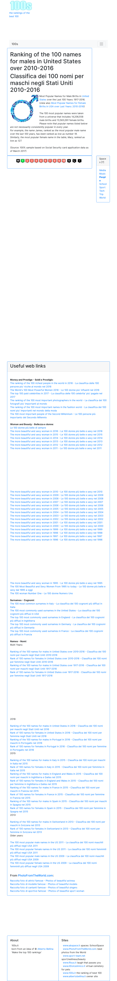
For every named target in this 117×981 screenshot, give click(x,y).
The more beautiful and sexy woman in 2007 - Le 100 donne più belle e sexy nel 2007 (56, 501)
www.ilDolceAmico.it (74, 966)
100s (15, 44)
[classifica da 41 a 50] (41, 160)
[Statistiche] (69, 160)
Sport (102, 187)
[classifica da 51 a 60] (45, 160)
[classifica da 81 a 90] (59, 160)
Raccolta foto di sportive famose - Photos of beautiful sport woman (47, 890)
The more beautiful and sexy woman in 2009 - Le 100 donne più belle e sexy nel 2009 (56, 495)
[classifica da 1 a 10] (22, 160)
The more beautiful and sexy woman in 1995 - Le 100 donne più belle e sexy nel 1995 (56, 583)
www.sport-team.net (74, 955)
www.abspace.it (71, 945)
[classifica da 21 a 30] (32, 160)
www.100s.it (69, 972)
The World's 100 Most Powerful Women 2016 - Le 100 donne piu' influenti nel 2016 (54, 390)
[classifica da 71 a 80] (54, 160)
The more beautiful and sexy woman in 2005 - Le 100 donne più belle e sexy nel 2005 (56, 508)
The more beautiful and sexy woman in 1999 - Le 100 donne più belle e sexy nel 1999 (56, 529)
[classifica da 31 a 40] (36, 160)
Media (102, 170)
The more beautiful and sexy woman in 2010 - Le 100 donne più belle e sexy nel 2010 (56, 491)
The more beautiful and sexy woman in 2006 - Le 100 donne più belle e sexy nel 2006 (56, 505)
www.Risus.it (69, 962)
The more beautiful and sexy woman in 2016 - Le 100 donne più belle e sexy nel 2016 (56, 431)
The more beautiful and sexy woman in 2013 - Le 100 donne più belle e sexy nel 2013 (56, 441)
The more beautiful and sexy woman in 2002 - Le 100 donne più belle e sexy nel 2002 (56, 519)
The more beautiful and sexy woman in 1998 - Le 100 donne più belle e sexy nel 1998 (56, 532)
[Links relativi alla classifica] (74, 160)
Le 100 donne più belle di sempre (28, 427)
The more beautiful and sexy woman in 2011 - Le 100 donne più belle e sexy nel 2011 (56, 448)
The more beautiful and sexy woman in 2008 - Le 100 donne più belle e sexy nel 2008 (56, 498)
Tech (101, 190)
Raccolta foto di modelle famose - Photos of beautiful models (43, 884)
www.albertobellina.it (74, 976)
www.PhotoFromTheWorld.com (79, 948)
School (103, 183)
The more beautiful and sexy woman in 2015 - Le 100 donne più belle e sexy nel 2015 (56, 434)
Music (102, 173)
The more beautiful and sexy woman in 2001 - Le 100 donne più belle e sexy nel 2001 (56, 522)
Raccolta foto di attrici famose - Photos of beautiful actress (42, 880)
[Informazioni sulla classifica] (79, 160)
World (102, 197)
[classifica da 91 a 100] (63, 160)
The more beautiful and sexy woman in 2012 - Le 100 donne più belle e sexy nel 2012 (56, 444)
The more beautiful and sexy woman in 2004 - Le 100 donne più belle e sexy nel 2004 (56, 512)
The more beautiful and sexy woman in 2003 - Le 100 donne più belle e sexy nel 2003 (56, 515)
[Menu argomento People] (18, 160)
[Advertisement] (71, 20)
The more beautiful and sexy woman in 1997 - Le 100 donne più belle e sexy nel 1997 (56, 536)
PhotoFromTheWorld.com (35, 875)
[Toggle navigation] (101, 44)
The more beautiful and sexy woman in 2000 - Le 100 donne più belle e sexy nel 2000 (56, 525)
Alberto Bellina (45, 948)
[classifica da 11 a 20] (27, 160)
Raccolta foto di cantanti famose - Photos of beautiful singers (43, 887)
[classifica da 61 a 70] (50, 160)
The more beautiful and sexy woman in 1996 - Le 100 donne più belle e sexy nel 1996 (56, 539)
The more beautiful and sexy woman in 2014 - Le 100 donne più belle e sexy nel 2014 (56, 438)
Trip (101, 194)
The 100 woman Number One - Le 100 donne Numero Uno (41, 593)
